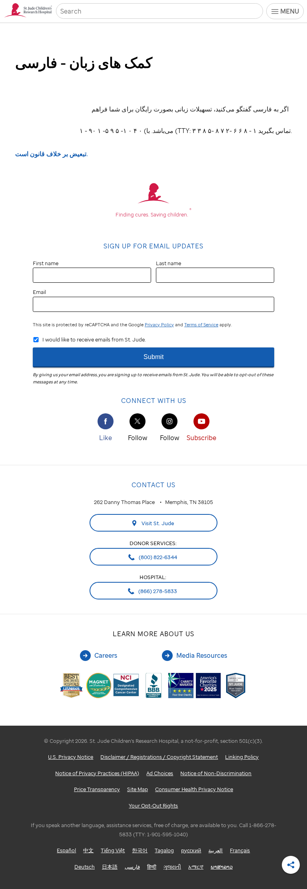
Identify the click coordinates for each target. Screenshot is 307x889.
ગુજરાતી (172, 866)
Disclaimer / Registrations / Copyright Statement (159, 756)
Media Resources (201, 655)
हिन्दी (151, 866)
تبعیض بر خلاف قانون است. (51, 153)
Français (240, 850)
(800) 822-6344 (157, 557)
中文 (88, 850)
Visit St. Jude (157, 523)
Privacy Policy (159, 324)
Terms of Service (201, 324)
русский (191, 850)
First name (45, 263)
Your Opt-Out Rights (153, 805)
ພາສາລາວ (222, 866)
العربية (215, 850)
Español (66, 850)
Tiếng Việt (113, 850)
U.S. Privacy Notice (70, 756)
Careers (105, 655)
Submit (153, 356)
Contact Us (153, 484)
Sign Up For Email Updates (153, 246)
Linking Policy (242, 756)
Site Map (137, 789)
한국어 (140, 850)
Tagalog (164, 850)
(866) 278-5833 (157, 591)
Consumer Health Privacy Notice (194, 789)
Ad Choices (159, 773)
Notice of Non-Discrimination (215, 773)
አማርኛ (195, 866)
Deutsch (84, 866)
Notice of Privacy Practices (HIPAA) (97, 773)
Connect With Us (153, 400)
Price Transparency (97, 789)
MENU (289, 11)
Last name (168, 263)
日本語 (110, 866)
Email (39, 292)
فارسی (132, 866)
